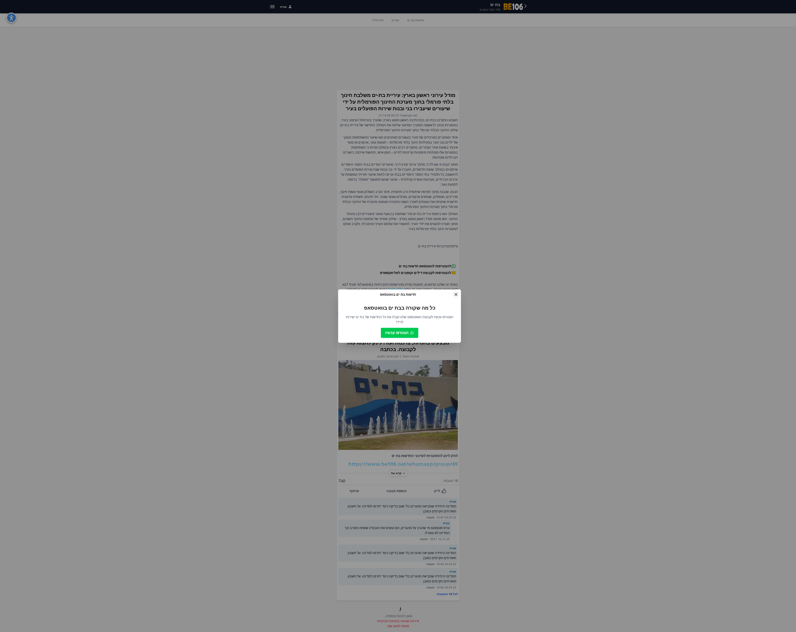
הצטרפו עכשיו (397, 332)
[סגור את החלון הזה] (456, 294)
